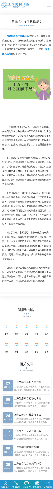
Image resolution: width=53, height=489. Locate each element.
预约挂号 (37, 486)
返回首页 (5, 486)
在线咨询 (26, 486)
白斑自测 (48, 486)
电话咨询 (16, 486)
